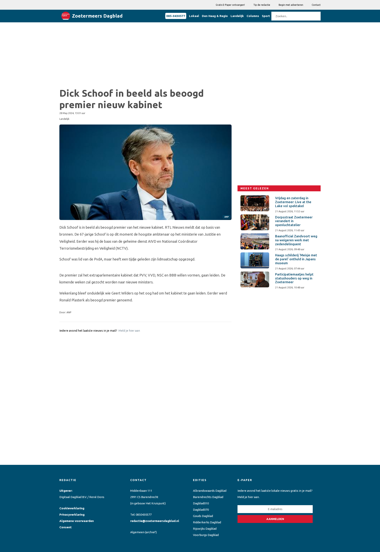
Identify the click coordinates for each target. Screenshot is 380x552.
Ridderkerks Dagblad (207, 522)
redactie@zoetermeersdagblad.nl (154, 521)
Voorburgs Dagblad (206, 535)
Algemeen (137, 532)
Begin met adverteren (291, 5)
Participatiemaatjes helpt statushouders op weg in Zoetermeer (294, 278)
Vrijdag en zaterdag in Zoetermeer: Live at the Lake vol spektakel (293, 202)
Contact (316, 5)
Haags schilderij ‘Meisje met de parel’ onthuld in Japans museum (296, 259)
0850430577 (144, 514)
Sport (266, 16)
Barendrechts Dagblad (208, 497)
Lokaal (194, 16)
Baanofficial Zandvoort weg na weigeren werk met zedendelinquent (296, 240)
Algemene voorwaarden (76, 521)
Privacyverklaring (72, 514)
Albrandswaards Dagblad (209, 490)
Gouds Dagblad (203, 516)
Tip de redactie (261, 5)
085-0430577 (175, 16)
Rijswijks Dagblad (205, 528)
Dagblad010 (201, 503)
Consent (65, 527)
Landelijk (237, 16)
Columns (253, 16)
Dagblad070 (201, 509)
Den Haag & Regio (215, 16)
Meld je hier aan (129, 330)
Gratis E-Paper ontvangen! (230, 5)
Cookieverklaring (71, 508)
